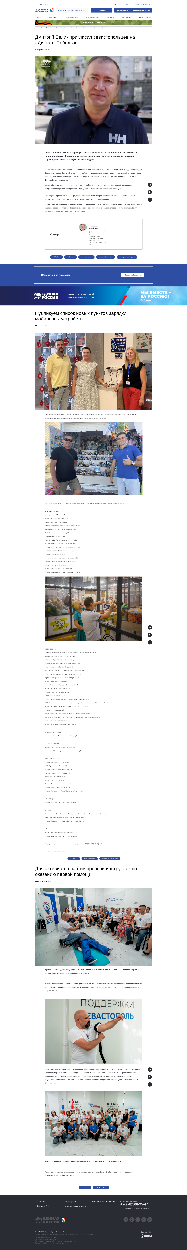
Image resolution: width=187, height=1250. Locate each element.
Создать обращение (133, 275)
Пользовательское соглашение (46, 1237)
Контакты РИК (43, 1206)
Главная (37, 27)
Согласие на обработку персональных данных (51, 1243)
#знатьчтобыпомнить (106, 257)
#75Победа (56, 257)
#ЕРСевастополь (86, 257)
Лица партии (53, 17)
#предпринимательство (110, 858)
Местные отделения (92, 17)
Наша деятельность (71, 17)
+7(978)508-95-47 (134, 1204)
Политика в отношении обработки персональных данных (55, 1241)
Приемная (110, 17)
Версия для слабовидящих (142, 4)
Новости (60, 27)
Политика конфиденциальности (46, 1239)
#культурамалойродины (127, 257)
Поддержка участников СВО (93, 22)
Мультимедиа (126, 17)
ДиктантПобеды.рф (77, 211)
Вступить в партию (145, 17)
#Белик (70, 257)
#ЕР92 (74, 858)
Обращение (101, 10)
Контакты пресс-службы (75, 1206)
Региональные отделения (103, 1202)
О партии (38, 17)
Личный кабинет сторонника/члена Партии (133, 10)
